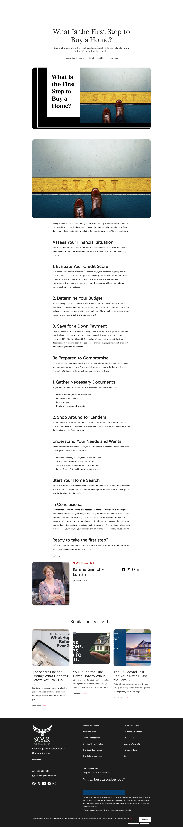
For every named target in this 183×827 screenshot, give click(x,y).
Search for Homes (91, 725)
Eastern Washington (132, 744)
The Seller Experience (92, 756)
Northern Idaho (130, 750)
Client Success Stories (93, 737)
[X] (128, 569)
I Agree (145, 819)
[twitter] (39, 783)
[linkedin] (139, 569)
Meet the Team (89, 731)
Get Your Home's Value (93, 744)
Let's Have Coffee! (132, 725)
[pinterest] (149, 569)
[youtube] (144, 569)
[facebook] (123, 569)
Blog (126, 756)
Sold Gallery (129, 737)
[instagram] (134, 569)
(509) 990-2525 (80, 580)
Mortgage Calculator (133, 731)
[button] (104, 784)
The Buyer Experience (92, 750)
